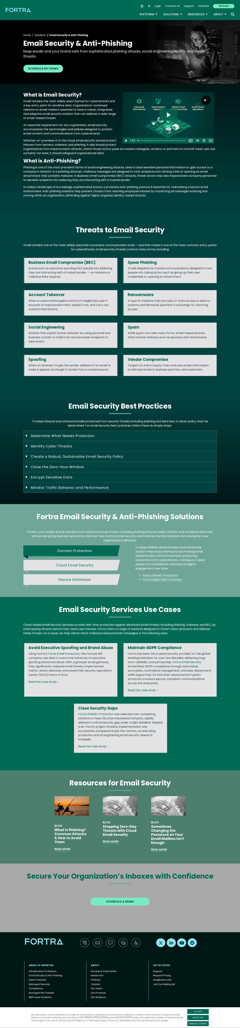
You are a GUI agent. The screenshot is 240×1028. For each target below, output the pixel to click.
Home (27, 35)
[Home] (19, 10)
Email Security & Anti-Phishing (45, 975)
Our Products (98, 992)
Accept (198, 1011)
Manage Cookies (198, 1023)
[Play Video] (126, 140)
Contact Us (172, 6)
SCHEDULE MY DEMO (43, 69)
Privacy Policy (86, 1014)
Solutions (172, 14)
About (220, 14)
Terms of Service (124, 1014)
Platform (149, 14)
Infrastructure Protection (42, 971)
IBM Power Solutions (40, 997)
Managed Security (39, 984)
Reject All (198, 1017)
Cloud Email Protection (64, 654)
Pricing (224, 6)
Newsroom (97, 975)
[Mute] (197, 140)
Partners (203, 6)
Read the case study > (44, 682)
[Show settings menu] (204, 140)
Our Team (96, 988)
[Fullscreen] (210, 140)
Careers (95, 984)
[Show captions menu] (190, 140)
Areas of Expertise (41, 965)
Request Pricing (162, 975)
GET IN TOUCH (161, 965)
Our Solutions (98, 997)
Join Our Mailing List (164, 984)
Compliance (36, 988)
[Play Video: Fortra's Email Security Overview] (168, 115)
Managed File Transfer (41, 992)
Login (157, 6)
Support (189, 6)
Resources (198, 14)
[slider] (162, 140)
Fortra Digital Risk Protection (162, 580)
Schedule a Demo (120, 902)
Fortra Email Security (186, 662)
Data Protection (38, 979)
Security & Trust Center (104, 971)
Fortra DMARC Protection (160, 575)
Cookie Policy (100, 1014)
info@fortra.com (162, 979)
